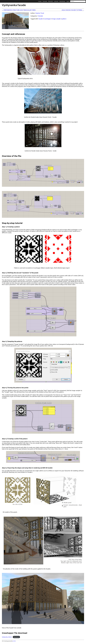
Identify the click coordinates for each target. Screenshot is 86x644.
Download (16, 637)
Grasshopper (47, 19)
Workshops (62, 1)
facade (40, 19)
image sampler (56, 19)
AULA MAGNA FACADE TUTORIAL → (73, 10)
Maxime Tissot (39, 13)
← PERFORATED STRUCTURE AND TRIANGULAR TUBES (19, 10)
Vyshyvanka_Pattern (7, 637)
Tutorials (45, 1)
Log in (67, 1)
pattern (64, 19)
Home (39, 1)
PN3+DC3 (50, 1)
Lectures (56, 1)
